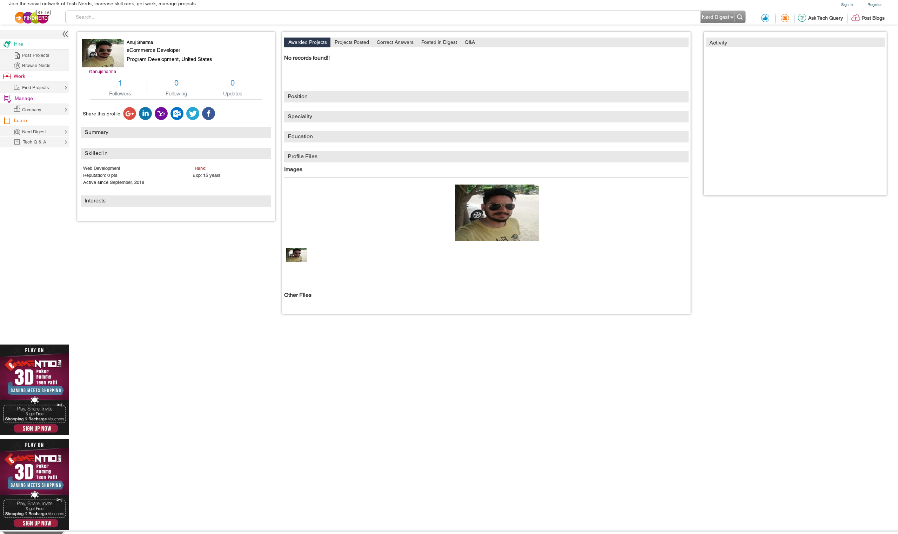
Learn (20, 120)
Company (31, 109)
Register (874, 4)
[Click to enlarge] (497, 213)
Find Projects (35, 87)
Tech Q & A (34, 142)
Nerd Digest (34, 131)
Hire (18, 44)
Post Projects (35, 55)
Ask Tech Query (825, 18)
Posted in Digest (439, 42)
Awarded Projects (307, 42)
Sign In (847, 4)
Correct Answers (395, 42)
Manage (24, 98)
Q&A (470, 42)
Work (19, 76)
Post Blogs (873, 18)
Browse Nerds (36, 65)
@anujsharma (102, 71)
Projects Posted (352, 42)
